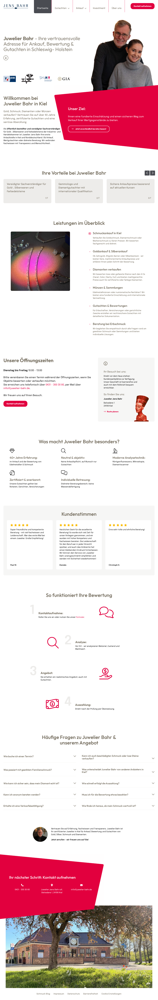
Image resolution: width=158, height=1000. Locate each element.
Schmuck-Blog (43, 994)
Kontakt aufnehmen (142, 6)
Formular (80, 617)
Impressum (59, 994)
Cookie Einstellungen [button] (111, 994)
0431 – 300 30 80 (55, 385)
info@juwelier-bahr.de (16, 388)
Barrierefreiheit (90, 994)
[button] (147, 173)
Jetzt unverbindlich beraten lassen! (90, 129)
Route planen (112, 411)
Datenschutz (74, 994)
